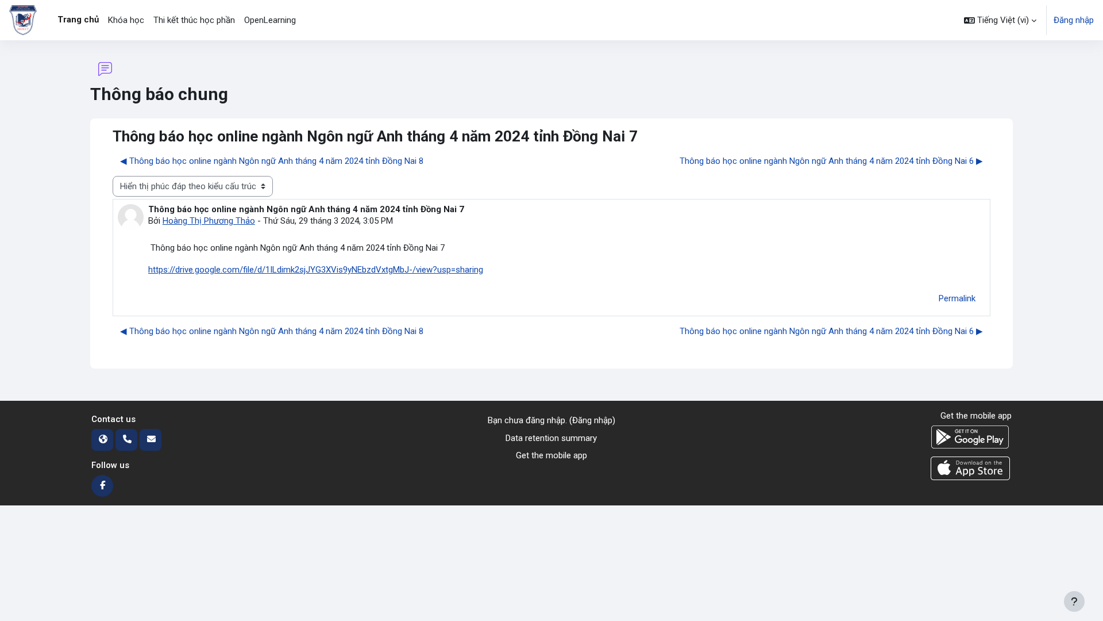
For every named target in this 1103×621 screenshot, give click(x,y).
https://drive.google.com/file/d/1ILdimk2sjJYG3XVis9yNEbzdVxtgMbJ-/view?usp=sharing (315, 269)
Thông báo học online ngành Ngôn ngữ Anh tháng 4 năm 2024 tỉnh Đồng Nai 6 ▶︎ (831, 161)
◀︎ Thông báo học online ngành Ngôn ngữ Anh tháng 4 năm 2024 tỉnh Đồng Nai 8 (271, 161)
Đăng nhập (1074, 20)
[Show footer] (1074, 601)
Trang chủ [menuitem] (78, 19)
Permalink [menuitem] (957, 298)
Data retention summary (551, 438)
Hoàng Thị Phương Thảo (209, 221)
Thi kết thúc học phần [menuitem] (194, 20)
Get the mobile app (551, 455)
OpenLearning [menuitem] (270, 20)
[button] (1000, 20)
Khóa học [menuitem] (126, 20)
